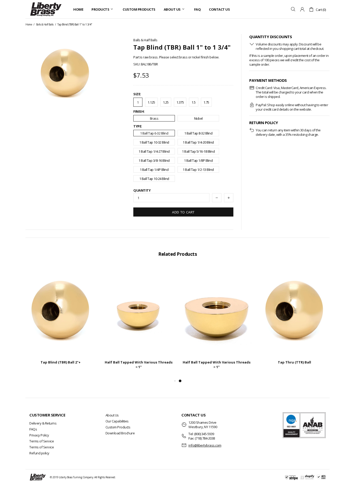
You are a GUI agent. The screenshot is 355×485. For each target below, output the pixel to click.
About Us (112, 415)
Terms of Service (41, 441)
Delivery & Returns (42, 423)
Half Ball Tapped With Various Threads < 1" (139, 364)
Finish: (139, 111)
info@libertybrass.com (204, 445)
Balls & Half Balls (45, 24)
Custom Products (118, 427)
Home (28, 24)
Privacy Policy (39, 435)
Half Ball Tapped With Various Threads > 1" (217, 364)
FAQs (33, 429)
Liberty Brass (45, 9)
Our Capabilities (117, 421)
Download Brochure (120, 433)
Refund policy (39, 453)
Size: (137, 94)
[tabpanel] (216, 322)
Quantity (141, 190)
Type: (137, 126)
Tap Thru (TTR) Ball (294, 362)
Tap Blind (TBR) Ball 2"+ (61, 362)
